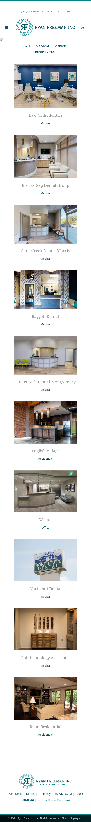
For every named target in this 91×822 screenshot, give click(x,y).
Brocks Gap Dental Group (45, 185)
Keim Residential (45, 727)
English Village (45, 451)
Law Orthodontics (45, 115)
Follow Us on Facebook (53, 800)
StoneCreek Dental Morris (45, 251)
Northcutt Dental (46, 589)
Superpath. (76, 818)
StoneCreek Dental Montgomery (45, 382)
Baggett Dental (45, 316)
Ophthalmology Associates (45, 658)
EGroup (46, 520)
